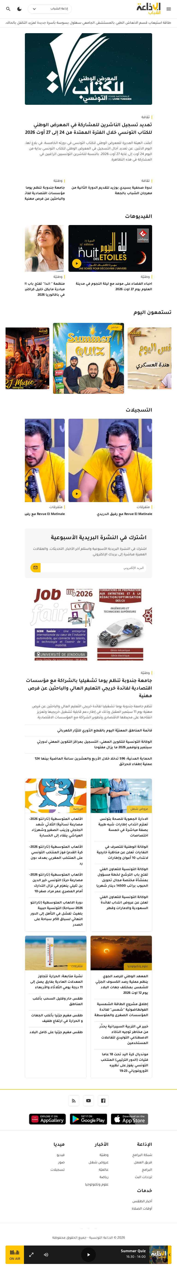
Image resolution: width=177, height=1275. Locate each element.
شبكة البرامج (142, 1155)
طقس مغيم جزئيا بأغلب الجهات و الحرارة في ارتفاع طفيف (57, 1018)
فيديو (61, 1155)
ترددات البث (143, 1177)
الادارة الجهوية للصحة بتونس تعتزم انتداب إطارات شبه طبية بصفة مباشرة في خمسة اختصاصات (123, 828)
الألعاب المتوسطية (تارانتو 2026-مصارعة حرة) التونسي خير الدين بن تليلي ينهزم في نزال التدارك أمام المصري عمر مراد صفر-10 (56, 883)
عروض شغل (139, 809)
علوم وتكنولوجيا (137, 966)
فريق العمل (143, 1163)
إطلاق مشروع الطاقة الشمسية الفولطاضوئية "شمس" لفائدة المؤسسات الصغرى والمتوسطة (121, 1010)
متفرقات (143, 507)
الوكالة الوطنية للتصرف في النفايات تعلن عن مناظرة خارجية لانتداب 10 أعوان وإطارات (122, 852)
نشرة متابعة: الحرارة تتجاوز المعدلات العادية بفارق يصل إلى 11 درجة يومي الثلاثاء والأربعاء (56, 982)
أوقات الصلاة (142, 1209)
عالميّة (103, 1170)
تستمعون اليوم (152, 313)
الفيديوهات (138, 217)
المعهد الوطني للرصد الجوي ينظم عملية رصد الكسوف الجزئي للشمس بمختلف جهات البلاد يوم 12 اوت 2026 (121, 985)
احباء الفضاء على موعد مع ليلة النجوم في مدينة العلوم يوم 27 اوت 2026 (114, 287)
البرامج (147, 1170)
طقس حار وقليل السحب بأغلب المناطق (57, 1001)
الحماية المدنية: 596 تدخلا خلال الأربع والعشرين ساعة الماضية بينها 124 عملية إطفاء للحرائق (93, 761)
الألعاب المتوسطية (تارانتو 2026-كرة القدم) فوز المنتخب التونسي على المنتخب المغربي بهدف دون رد (56, 855)
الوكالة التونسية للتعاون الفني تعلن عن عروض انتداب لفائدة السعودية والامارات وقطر (124, 903)
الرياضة (78, 809)
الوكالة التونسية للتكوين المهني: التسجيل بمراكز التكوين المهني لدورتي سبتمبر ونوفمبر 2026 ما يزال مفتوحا (94, 745)
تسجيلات (57, 1170)
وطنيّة (145, 277)
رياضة (104, 1177)
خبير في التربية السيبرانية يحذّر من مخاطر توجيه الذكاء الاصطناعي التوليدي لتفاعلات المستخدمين (124, 1035)
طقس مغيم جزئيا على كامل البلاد (56, 1033)
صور (61, 1163)
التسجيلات (139, 411)
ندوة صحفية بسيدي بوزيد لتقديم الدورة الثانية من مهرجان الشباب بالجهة (111, 191)
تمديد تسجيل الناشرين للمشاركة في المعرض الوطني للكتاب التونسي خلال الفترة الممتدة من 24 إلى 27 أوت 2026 (88, 129)
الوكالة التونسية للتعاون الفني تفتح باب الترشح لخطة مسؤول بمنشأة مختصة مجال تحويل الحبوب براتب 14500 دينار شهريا (122, 878)
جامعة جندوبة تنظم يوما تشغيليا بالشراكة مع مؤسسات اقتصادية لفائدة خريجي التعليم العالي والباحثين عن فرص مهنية (89, 689)
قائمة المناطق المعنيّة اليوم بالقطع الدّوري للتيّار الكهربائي (104, 731)
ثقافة (146, 118)
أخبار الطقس (142, 1202)
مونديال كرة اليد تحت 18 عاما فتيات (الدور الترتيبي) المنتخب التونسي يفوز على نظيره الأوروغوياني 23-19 (124, 1063)
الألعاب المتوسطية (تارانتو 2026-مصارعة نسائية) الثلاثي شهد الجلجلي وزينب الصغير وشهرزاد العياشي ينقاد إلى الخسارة (56, 828)
